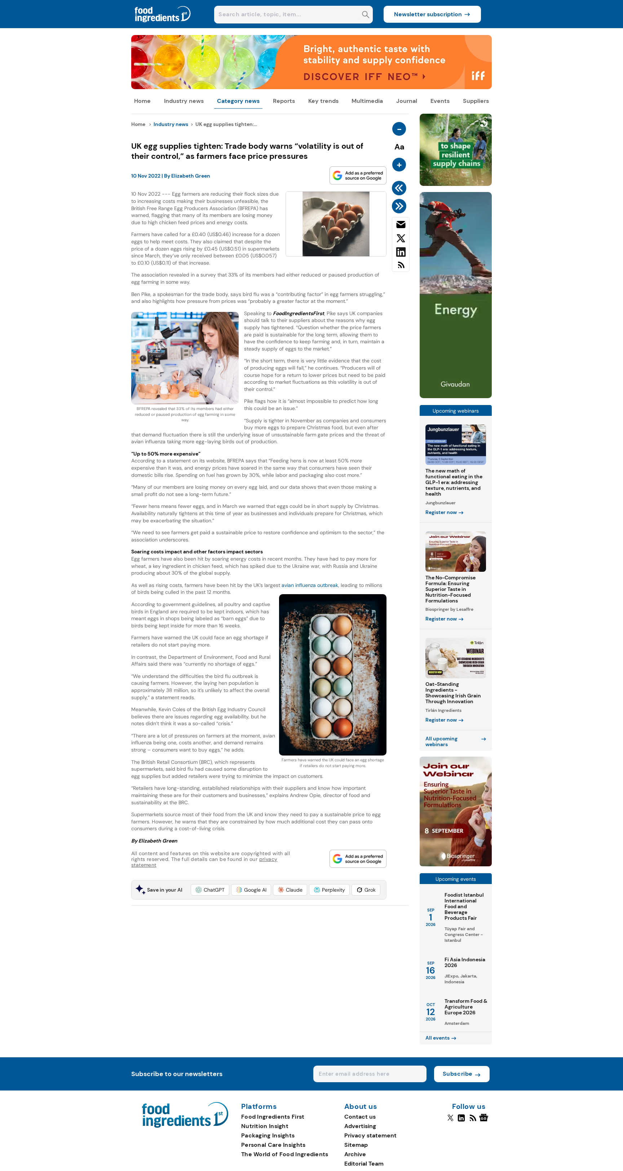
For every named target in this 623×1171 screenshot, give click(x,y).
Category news (238, 100)
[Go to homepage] (185, 1125)
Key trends (323, 100)
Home (142, 100)
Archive (355, 1154)
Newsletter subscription (428, 14)
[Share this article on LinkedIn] (400, 253)
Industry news (184, 100)
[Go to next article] (400, 206)
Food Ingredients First (273, 1116)
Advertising (360, 1126)
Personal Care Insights (273, 1144)
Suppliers (476, 100)
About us (360, 1106)
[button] (210, 890)
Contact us (360, 1116)
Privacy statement (370, 1135)
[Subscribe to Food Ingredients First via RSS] (400, 267)
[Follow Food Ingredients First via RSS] (472, 1121)
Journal (406, 100)
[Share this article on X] (400, 240)
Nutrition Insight (264, 1126)
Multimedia (367, 100)
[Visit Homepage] (163, 26)
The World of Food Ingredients (284, 1154)
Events (440, 100)
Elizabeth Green (190, 176)
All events (437, 1038)
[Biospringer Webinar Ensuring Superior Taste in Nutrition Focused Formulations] (456, 864)
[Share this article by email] (400, 226)
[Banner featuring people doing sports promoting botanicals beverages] (456, 396)
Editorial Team (364, 1163)
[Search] (365, 15)
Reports (284, 100)
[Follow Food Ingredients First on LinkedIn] (461, 1121)
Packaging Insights (268, 1135)
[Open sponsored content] (311, 87)
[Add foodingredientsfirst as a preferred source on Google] (358, 175)
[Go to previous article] (400, 188)
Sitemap (356, 1144)
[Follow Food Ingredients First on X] (450, 1121)
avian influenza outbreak (310, 585)
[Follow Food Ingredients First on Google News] (484, 1121)
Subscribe (458, 1073)
